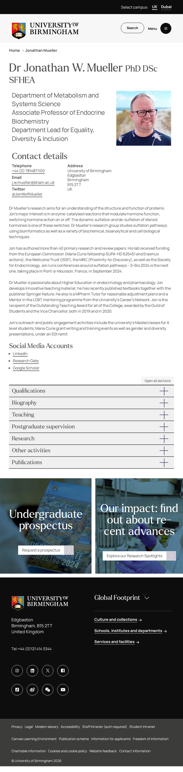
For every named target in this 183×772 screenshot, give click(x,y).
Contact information (134, 751)
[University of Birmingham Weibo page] (32, 689)
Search (132, 28)
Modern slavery (46, 726)
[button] (91, 391)
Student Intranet (142, 726)
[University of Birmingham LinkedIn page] (32, 670)
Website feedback (103, 751)
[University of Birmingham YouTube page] (63, 689)
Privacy (16, 726)
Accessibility (70, 726)
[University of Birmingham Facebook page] (63, 670)
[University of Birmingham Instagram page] (17, 670)
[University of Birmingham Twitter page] (47, 670)
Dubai (166, 6)
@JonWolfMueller (27, 194)
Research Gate (26, 360)
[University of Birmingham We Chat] (47, 689)
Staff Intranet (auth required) (104, 726)
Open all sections (158, 380)
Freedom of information (150, 738)
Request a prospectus (41, 550)
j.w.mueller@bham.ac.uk (33, 182)
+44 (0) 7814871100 (28, 170)
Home (14, 50)
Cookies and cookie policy (67, 751)
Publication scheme (74, 738)
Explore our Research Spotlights (134, 555)
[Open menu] (166, 28)
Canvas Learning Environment (34, 738)
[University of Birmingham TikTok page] (17, 689)
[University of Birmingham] (45, 28)
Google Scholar (26, 368)
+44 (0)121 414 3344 (34, 648)
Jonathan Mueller (41, 50)
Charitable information (28, 751)
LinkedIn (20, 353)
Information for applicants (111, 738)
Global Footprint (117, 597)
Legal (29, 726)
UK (154, 6)
